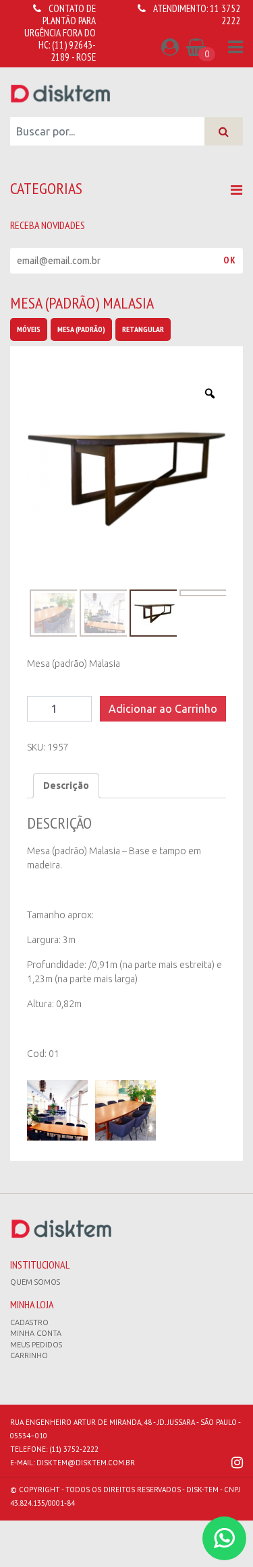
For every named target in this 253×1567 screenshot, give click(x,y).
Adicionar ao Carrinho (163, 709)
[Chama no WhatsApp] (224, 1538)
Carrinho (29, 1355)
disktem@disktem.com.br (85, 1462)
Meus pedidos (36, 1345)
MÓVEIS (28, 329)
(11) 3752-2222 (74, 1449)
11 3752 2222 (225, 14)
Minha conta (35, 1333)
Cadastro (29, 1322)
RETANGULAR (143, 329)
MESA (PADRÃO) (81, 329)
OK (229, 260)
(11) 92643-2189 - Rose (73, 50)
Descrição (66, 785)
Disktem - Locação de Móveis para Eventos (60, 93)
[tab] (66, 785)
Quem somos (35, 1282)
